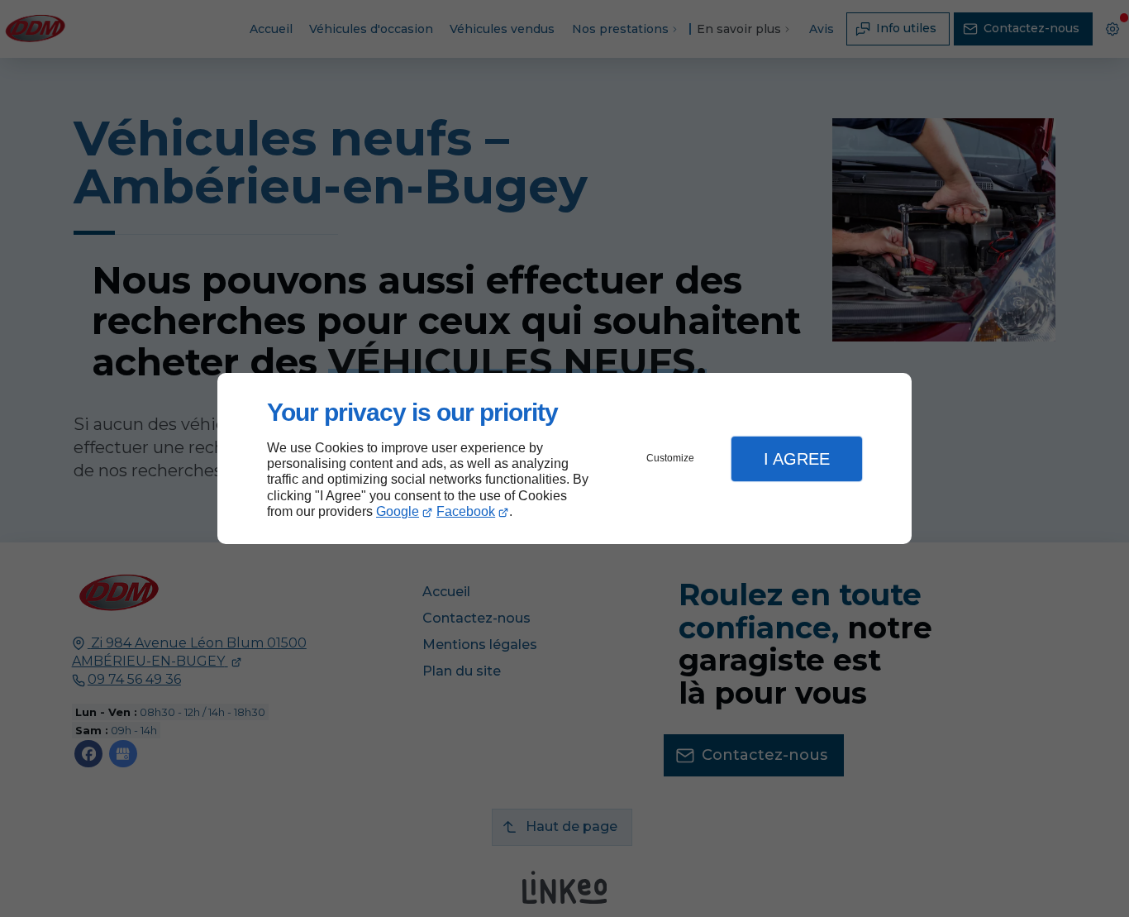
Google (397, 511)
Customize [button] (670, 458)
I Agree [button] (797, 459)
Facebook (465, 511)
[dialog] (564, 458)
